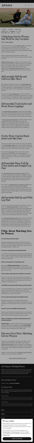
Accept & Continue (17, 439)
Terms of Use (16, 432)
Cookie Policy (6, 435)
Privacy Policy (6, 432)
